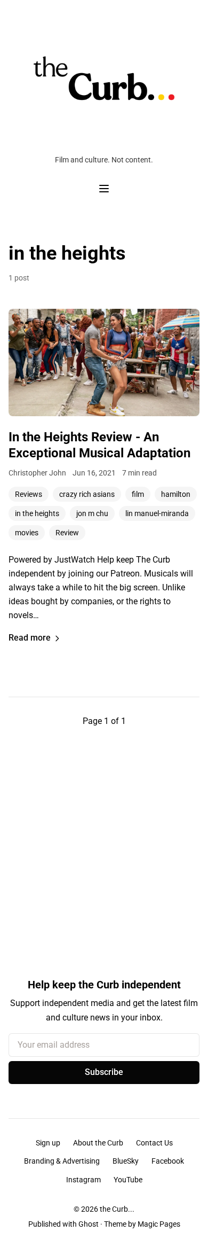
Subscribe (104, 1072)
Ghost (88, 1224)
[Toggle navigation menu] (104, 188)
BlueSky (126, 1161)
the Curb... (117, 1209)
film (138, 494)
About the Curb (98, 1143)
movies (26, 532)
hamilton (175, 494)
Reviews (28, 494)
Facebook (167, 1161)
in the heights (37, 513)
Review (67, 532)
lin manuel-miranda (157, 513)
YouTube (128, 1179)
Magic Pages (159, 1224)
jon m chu (92, 513)
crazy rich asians (87, 494)
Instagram (83, 1179)
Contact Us (154, 1143)
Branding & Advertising (62, 1161)
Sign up (48, 1143)
